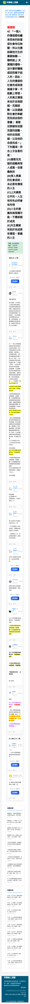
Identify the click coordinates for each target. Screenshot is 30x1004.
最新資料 (23, 987)
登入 (27, 2)
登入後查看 (15, 243)
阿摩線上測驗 (12, 2)
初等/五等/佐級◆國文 (15, 10)
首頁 (6, 10)
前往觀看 (15, 281)
